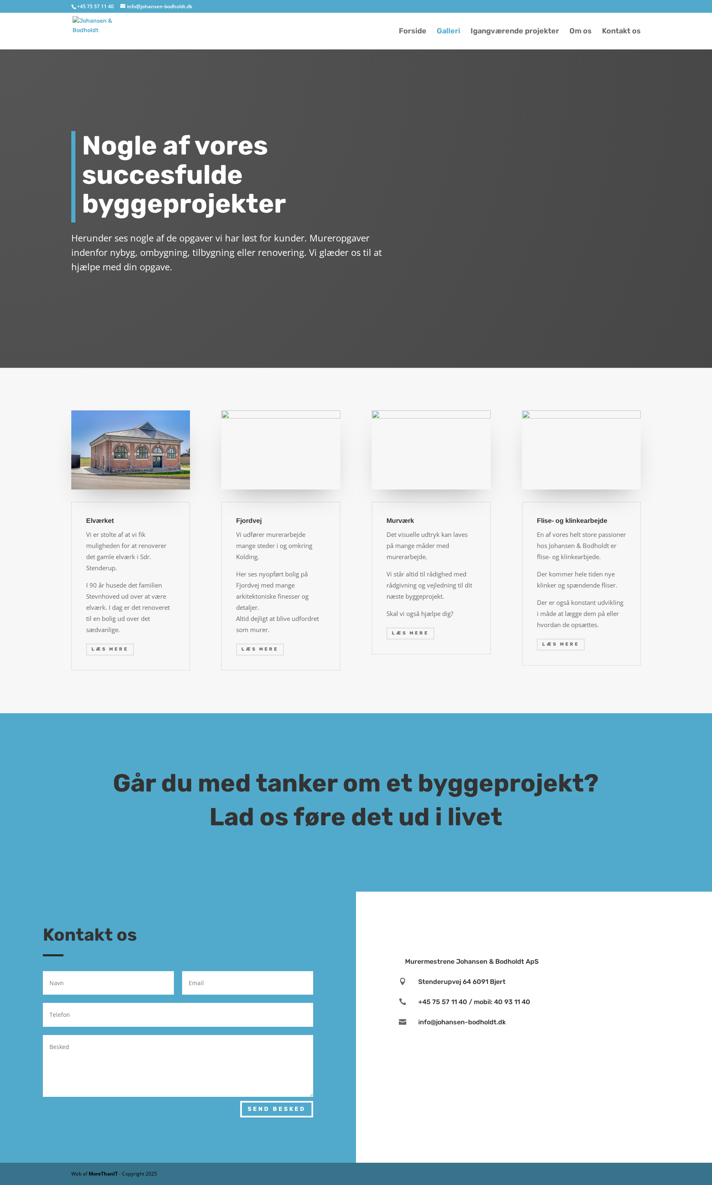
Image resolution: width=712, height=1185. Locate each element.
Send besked (277, 1108)
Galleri (448, 31)
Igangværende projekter (515, 31)
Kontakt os (621, 31)
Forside (412, 31)
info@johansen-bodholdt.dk (462, 1022)
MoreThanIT (104, 1173)
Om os (580, 31)
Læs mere (110, 649)
